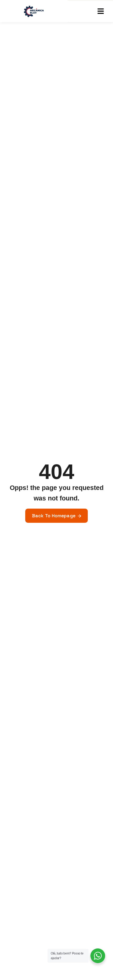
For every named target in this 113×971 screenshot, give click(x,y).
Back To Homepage (53, 516)
